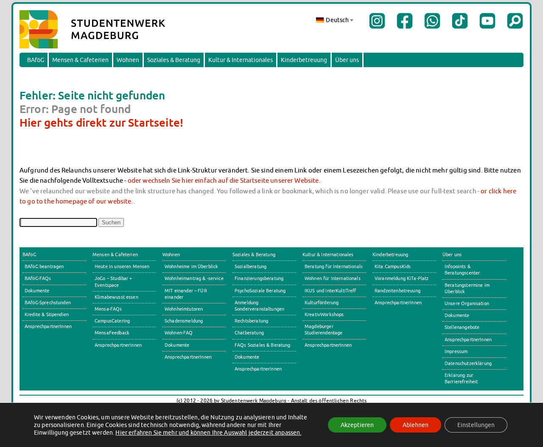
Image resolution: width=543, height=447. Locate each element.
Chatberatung (249, 332)
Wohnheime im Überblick (191, 266)
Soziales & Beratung (173, 60)
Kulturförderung (322, 302)
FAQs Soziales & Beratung (263, 345)
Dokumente (37, 290)
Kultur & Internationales (240, 60)
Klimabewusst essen (116, 297)
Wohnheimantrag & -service (194, 278)
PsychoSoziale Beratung (260, 290)
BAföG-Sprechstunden (48, 302)
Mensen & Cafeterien (80, 60)
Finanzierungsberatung (259, 278)
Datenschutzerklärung (468, 363)
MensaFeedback (112, 332)
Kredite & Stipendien (47, 314)
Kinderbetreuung (304, 60)
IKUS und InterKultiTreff (330, 290)
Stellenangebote (462, 327)
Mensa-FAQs (108, 308)
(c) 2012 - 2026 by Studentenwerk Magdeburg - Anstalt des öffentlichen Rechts (271, 400)
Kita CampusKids (393, 266)
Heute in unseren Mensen (122, 266)
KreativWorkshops (324, 314)
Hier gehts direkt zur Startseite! (101, 122)
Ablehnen (415, 425)
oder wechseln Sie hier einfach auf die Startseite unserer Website (223, 180)
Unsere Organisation (467, 303)
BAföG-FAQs (38, 278)
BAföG (35, 60)
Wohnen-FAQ (179, 332)
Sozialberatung (250, 266)
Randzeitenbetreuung (397, 290)
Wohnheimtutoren (184, 308)
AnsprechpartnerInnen (48, 326)
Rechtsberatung (251, 320)
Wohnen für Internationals (333, 278)
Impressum (456, 351)
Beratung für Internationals (334, 266)
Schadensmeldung (184, 320)
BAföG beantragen (44, 266)
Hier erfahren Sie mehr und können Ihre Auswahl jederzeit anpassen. (208, 432)
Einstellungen (476, 425)
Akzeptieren (357, 425)
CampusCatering (112, 320)
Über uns (347, 60)
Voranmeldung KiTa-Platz (402, 278)
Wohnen (128, 60)
